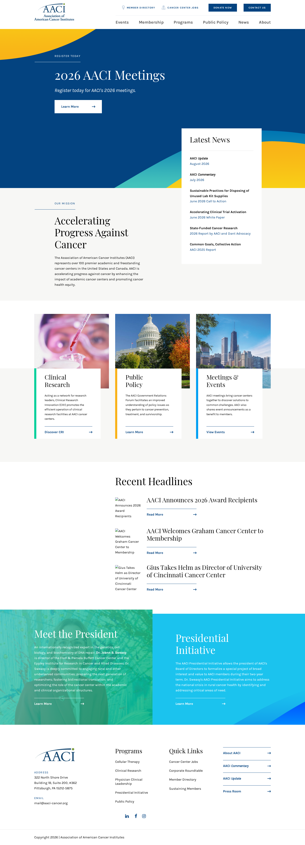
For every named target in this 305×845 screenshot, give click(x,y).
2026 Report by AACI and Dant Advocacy (220, 233)
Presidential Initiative (131, 792)
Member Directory (141, 7)
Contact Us (257, 7)
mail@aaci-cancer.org (51, 803)
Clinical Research (128, 771)
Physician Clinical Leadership (128, 781)
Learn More (70, 106)
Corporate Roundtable (186, 771)
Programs (183, 22)
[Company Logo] (54, 11)
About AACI (231, 753)
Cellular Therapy (127, 762)
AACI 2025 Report (203, 250)
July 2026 (197, 180)
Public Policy (215, 22)
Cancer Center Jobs (183, 7)
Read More (155, 514)
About (265, 22)
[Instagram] (144, 816)
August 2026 (199, 164)
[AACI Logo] (56, 756)
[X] (117, 816)
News (243, 22)
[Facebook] (136, 816)
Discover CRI (54, 432)
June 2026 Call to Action (208, 201)
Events (122, 22)
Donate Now (223, 7)
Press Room (232, 791)
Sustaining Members (185, 789)
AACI (236, 766)
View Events (215, 432)
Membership (151, 22)
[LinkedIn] (127, 816)
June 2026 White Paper (207, 217)
